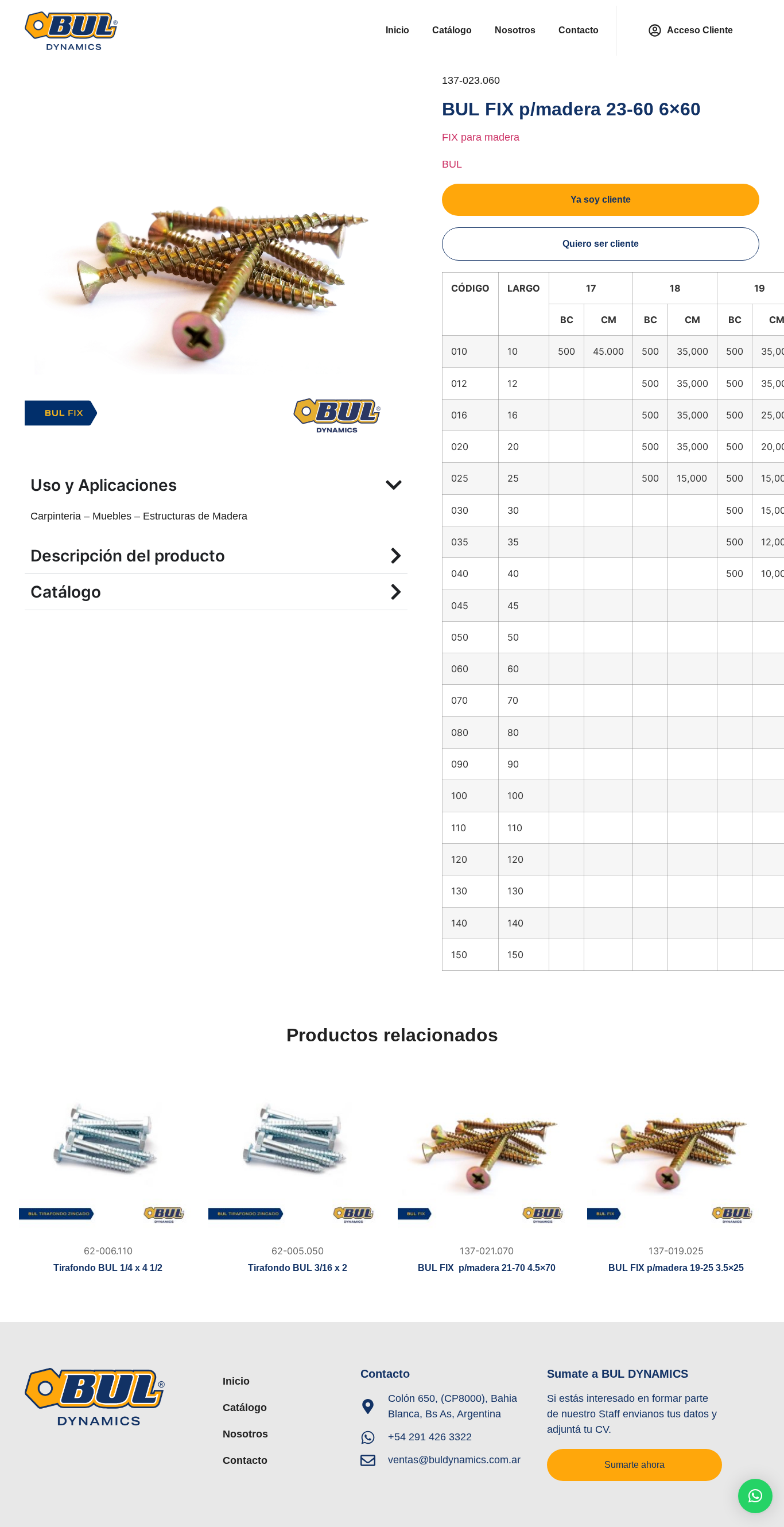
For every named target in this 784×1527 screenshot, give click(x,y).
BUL (452, 164)
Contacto (578, 30)
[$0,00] (108, 1150)
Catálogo (452, 30)
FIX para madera (480, 137)
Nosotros (515, 30)
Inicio (397, 30)
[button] (755, 1496)
